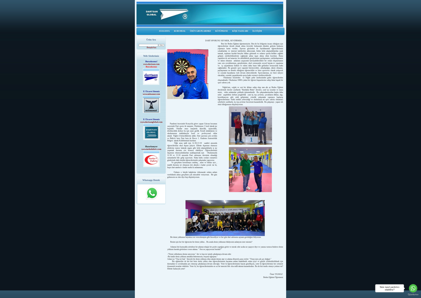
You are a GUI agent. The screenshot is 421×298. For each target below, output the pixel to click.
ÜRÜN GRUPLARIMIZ (200, 31)
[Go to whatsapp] (413, 288)
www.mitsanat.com (151, 94)
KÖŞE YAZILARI (240, 31)
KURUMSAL (180, 31)
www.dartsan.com (151, 64)
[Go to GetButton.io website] (413, 295)
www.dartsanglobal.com (151, 122)
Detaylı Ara (151, 47)
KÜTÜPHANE (221, 31)
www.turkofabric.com (151, 149)
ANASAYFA (164, 31)
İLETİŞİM (257, 31)
